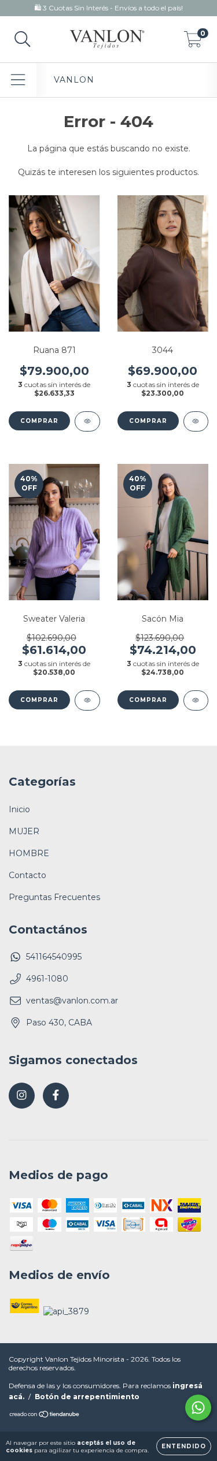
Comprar (39, 421)
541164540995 (54, 956)
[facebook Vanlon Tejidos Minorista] (56, 1096)
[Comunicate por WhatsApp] (198, 1408)
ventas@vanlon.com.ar (72, 1000)
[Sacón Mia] (196, 700)
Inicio (19, 809)
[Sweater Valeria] (87, 700)
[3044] (196, 421)
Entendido (183, 1446)
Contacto (27, 875)
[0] (193, 42)
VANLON (74, 80)
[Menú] (18, 80)
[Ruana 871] (87, 421)
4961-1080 (47, 978)
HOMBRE (29, 853)
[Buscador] (22, 40)
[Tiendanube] (45, 1415)
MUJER (24, 831)
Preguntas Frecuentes (54, 897)
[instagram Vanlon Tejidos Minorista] (22, 1096)
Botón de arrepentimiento (87, 1396)
